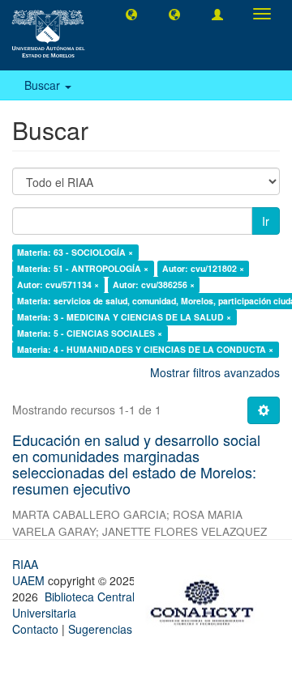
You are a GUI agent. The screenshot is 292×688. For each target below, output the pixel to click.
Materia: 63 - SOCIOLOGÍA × (75, 252)
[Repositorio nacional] (207, 600)
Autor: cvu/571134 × (58, 284)
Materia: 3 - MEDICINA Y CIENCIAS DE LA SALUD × (124, 317)
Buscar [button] (43, 85)
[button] (131, 14)
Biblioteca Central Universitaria (73, 604)
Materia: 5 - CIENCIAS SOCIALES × (89, 333)
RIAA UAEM (30, 572)
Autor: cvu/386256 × (154, 284)
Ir (265, 221)
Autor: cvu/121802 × (203, 268)
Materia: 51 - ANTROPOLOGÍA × (82, 268)
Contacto (35, 629)
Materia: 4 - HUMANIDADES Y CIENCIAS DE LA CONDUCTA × (145, 349)
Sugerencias (100, 629)
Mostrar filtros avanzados (215, 372)
